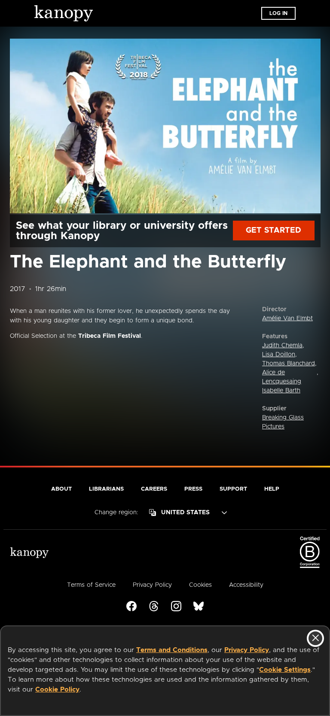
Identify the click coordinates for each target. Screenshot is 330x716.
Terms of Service (91, 585)
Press (193, 489)
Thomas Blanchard (288, 364)
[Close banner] (315, 638)
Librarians (106, 489)
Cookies (200, 585)
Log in (278, 13)
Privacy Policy (246, 650)
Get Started (273, 230)
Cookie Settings (285, 670)
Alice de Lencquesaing (281, 377)
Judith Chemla (282, 346)
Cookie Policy (57, 689)
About (61, 489)
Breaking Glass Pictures (283, 422)
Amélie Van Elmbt (287, 319)
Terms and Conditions (172, 650)
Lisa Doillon (278, 355)
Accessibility (246, 585)
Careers (154, 489)
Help (271, 489)
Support (233, 489)
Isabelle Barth (281, 391)
